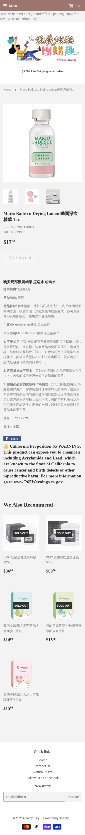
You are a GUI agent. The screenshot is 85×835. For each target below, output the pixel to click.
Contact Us (42, 766)
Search (42, 760)
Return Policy (42, 772)
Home (7, 89)
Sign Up (73, 797)
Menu (13, 6)
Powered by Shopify (56, 818)
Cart (78, 6)
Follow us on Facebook (43, 778)
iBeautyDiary (31, 818)
